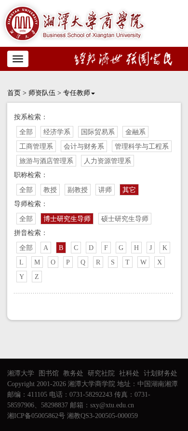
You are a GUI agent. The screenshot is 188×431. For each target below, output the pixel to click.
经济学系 (56, 132)
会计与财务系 (84, 146)
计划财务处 (160, 373)
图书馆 (49, 373)
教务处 (73, 373)
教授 (50, 190)
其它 (129, 190)
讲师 (105, 190)
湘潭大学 (20, 373)
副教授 (77, 190)
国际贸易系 (98, 132)
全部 (26, 132)
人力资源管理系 (107, 161)
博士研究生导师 (67, 218)
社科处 (129, 373)
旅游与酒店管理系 (46, 161)
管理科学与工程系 (142, 146)
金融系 (135, 132)
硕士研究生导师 (124, 218)
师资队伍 (41, 93)
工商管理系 (36, 146)
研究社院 (101, 373)
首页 (14, 93)
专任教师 (76, 93)
